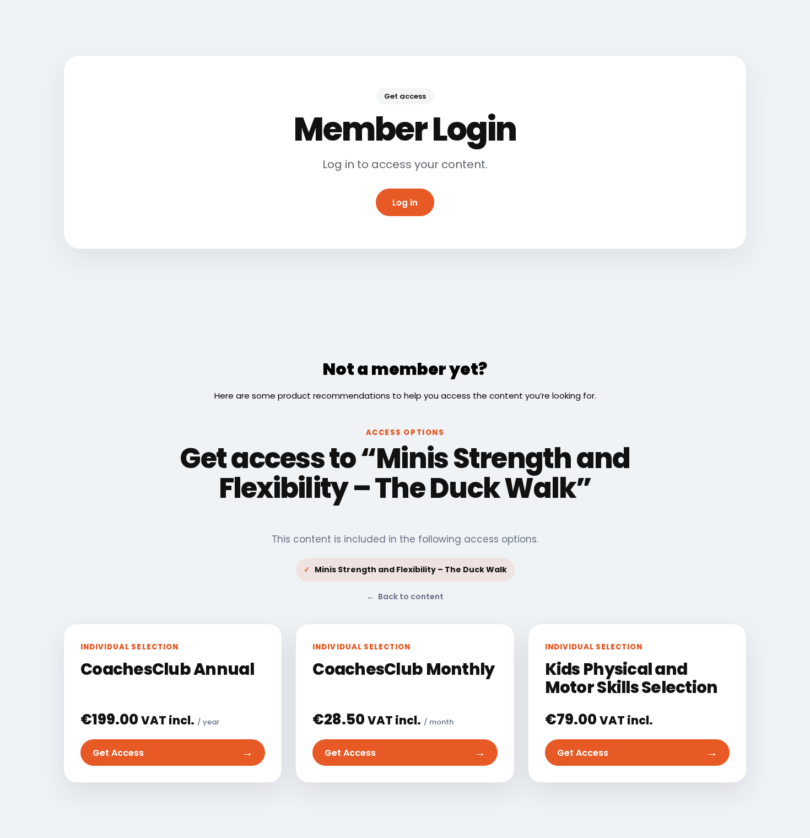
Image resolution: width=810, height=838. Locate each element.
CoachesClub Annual (167, 669)
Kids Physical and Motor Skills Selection (631, 678)
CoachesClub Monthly (403, 669)
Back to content (405, 596)
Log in (405, 202)
